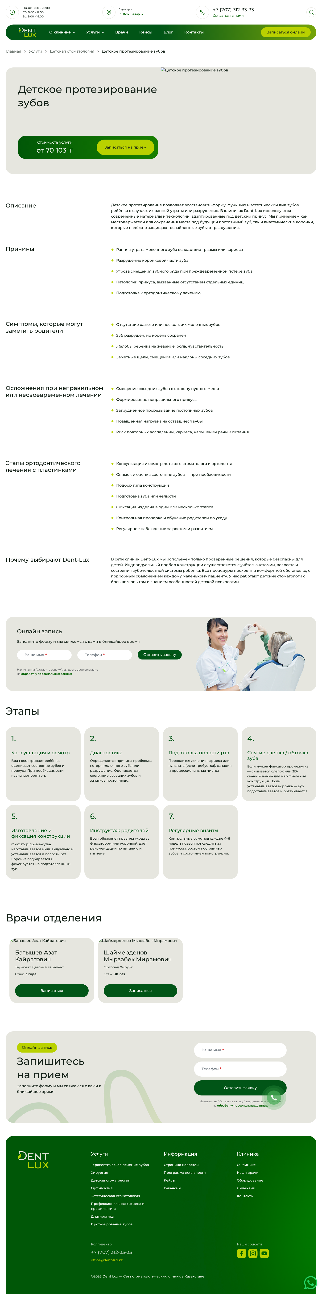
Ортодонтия (102, 1188)
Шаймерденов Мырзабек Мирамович (138, 956)
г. (130, 14)
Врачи (121, 32)
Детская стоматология (72, 51)
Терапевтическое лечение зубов (120, 1165)
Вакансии (172, 1188)
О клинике (246, 1165)
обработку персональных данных (46, 674)
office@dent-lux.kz (107, 1260)
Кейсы (145, 32)
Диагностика (102, 1216)
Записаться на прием (125, 147)
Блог (168, 32)
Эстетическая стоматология (115, 1196)
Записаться (286, 32)
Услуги (93, 32)
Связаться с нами (228, 15)
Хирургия (99, 1172)
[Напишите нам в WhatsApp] (310, 1282)
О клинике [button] (60, 32)
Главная (13, 51)
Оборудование (250, 1180)
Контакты (194, 32)
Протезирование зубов (112, 1224)
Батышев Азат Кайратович (36, 956)
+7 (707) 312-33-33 (111, 1252)
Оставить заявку (159, 654)
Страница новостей (181, 1165)
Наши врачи (248, 1172)
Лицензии (246, 1188)
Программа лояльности (185, 1172)
